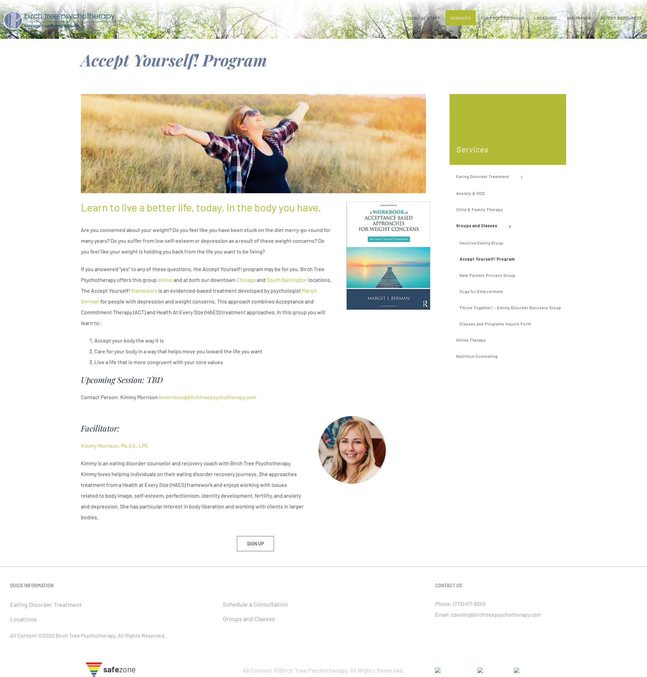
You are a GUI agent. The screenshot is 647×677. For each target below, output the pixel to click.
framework (144, 290)
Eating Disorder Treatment (46, 604)
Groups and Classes (249, 618)
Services (472, 149)
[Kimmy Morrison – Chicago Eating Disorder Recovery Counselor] (352, 418)
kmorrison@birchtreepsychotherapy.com (207, 397)
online (165, 279)
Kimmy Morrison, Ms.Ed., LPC (114, 445)
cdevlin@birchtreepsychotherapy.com (496, 614)
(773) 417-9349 (469, 603)
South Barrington (287, 279)
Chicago (246, 279)
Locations (23, 619)
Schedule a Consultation (255, 604)
